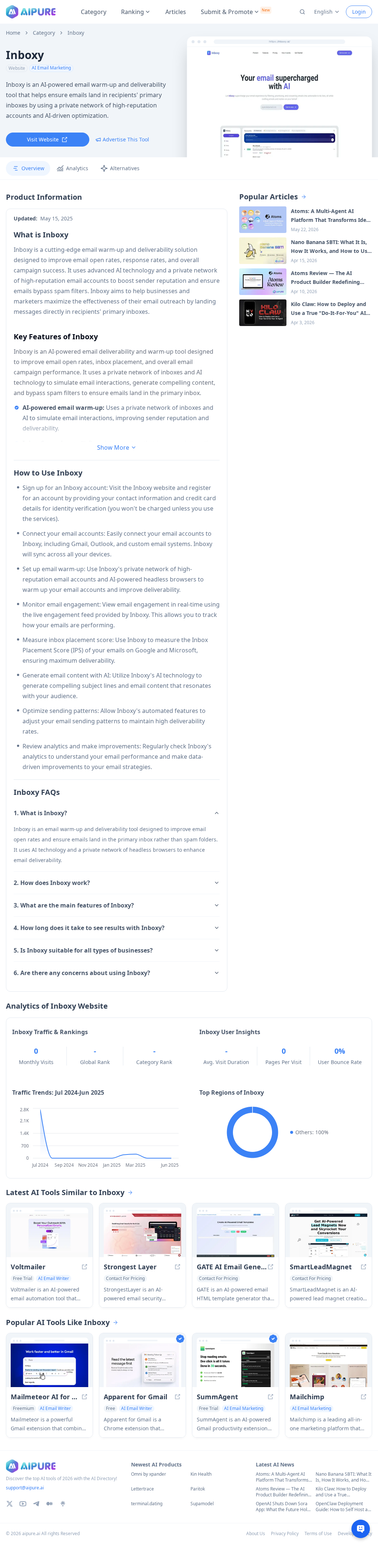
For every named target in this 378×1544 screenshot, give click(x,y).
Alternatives (125, 168)
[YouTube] (23, 1503)
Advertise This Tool (126, 139)
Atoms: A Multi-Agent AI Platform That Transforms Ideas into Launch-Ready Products (282, 1477)
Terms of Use (318, 1533)
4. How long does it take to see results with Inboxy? (89, 928)
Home (13, 33)
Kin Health (201, 1474)
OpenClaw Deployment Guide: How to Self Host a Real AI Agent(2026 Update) (342, 1507)
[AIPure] (31, 11)
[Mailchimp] (328, 1365)
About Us (255, 1533)
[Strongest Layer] (142, 1235)
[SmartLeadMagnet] (328, 1235)
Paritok (197, 1489)
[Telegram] (36, 1503)
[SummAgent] (235, 1365)
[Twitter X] (9, 1503)
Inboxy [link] (76, 33)
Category (93, 12)
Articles (175, 12)
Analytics (77, 168)
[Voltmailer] (49, 1235)
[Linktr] (62, 1503)
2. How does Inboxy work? (52, 883)
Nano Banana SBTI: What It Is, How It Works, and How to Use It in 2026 (343, 1477)
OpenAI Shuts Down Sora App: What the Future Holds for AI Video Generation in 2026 (284, 1507)
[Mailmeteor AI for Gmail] (49, 1365)
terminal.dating (146, 1504)
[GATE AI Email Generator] (235, 1235)
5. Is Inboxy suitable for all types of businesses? (83, 950)
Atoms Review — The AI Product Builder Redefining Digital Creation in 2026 (283, 1492)
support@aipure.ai (25, 1488)
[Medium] (49, 1503)
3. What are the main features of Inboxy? (74, 905)
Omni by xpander (148, 1474)
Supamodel (202, 1504)
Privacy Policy (285, 1533)
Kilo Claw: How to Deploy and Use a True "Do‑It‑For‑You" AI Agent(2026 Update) (341, 1492)
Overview (32, 168)
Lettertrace (142, 1489)
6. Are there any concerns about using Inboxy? (82, 973)
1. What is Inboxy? (40, 813)
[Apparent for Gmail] (142, 1365)
